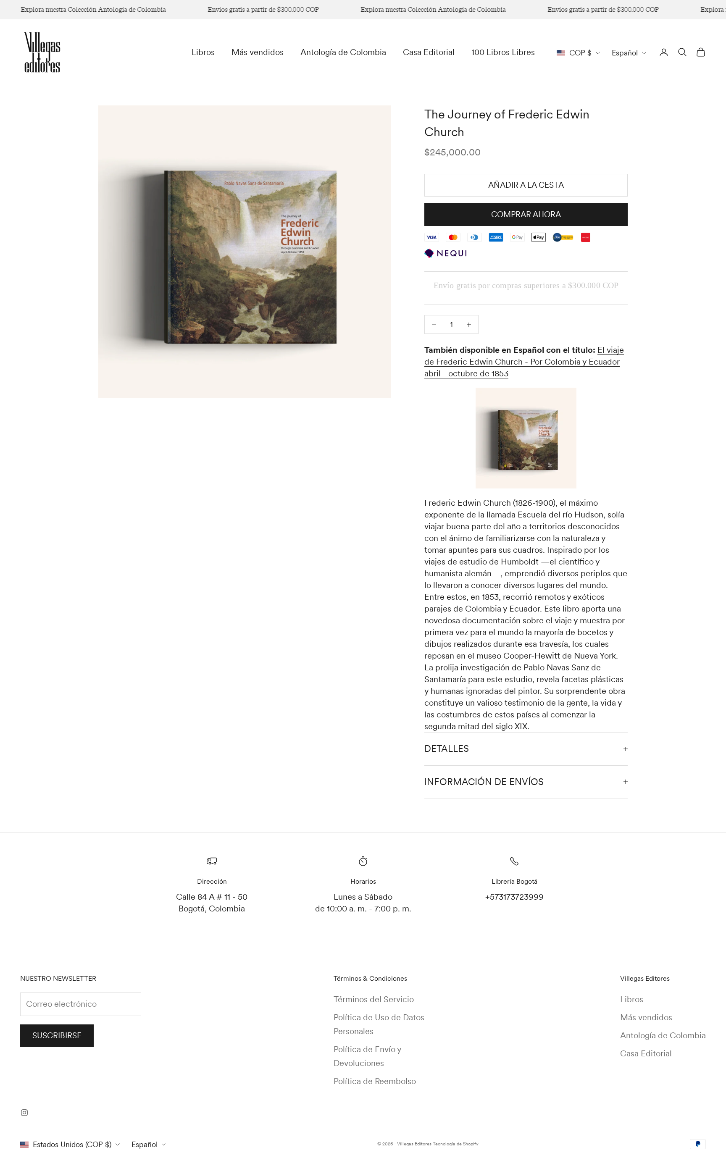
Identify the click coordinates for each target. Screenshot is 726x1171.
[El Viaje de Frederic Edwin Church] (526, 438)
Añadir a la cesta (526, 185)
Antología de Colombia (343, 52)
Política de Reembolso (375, 1081)
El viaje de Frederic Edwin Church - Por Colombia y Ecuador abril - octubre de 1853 (524, 361)
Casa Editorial (429, 52)
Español (625, 52)
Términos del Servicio (374, 999)
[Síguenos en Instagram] (24, 1112)
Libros (203, 52)
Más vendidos (257, 52)
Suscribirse (57, 1035)
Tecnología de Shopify (456, 1144)
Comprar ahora (526, 214)
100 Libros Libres (503, 52)
